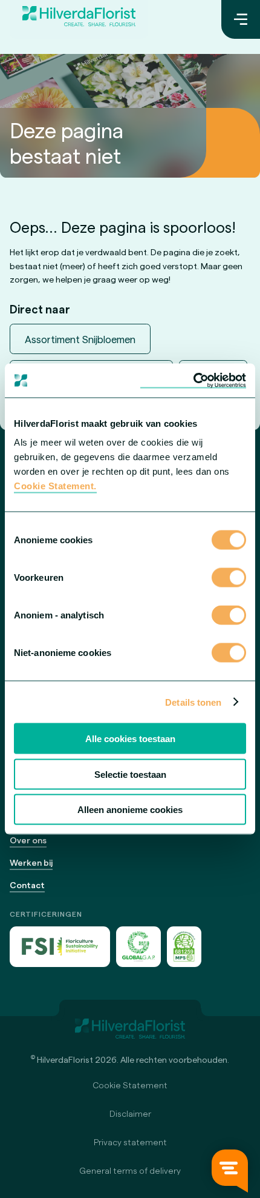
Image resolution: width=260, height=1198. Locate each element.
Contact (27, 885)
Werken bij (31, 862)
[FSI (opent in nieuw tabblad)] (60, 946)
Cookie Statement (130, 1085)
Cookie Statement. (55, 486)
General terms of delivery (130, 1170)
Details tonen (193, 702)
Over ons (28, 840)
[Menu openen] (240, 19)
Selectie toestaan (130, 774)
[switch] (229, 579)
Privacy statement (130, 1142)
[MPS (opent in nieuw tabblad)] (184, 946)
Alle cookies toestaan (130, 739)
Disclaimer (130, 1113)
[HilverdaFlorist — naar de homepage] (79, 19)
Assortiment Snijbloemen (80, 339)
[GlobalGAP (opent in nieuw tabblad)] (138, 946)
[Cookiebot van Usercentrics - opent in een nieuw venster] (193, 381)
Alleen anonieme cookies (130, 810)
